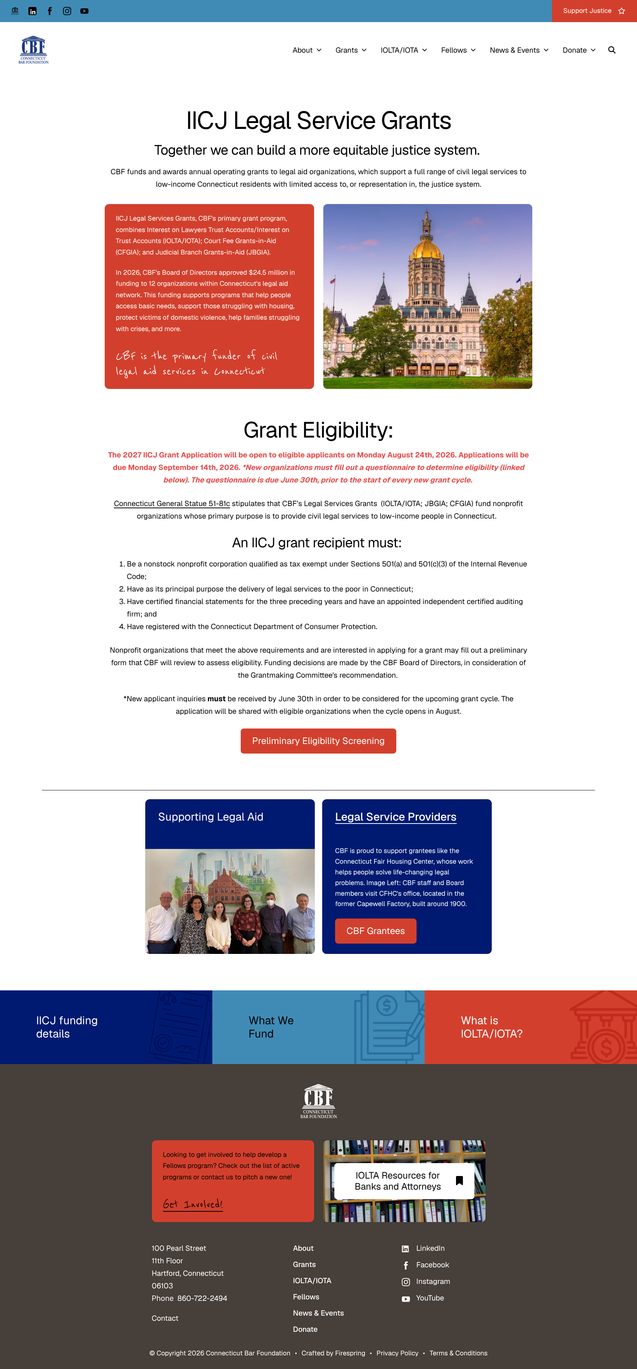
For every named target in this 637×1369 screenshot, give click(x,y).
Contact (165, 1318)
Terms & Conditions (458, 1353)
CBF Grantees (376, 931)
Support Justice (587, 11)
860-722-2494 (202, 1298)
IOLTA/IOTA (399, 50)
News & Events (515, 50)
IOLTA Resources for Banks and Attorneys (398, 1181)
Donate (575, 50)
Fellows (454, 50)
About (303, 50)
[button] (612, 50)
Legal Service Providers (396, 817)
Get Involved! (193, 1205)
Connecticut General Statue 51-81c (172, 503)
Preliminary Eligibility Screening (318, 741)
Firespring (350, 1353)
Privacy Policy (397, 1353)
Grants (346, 50)
